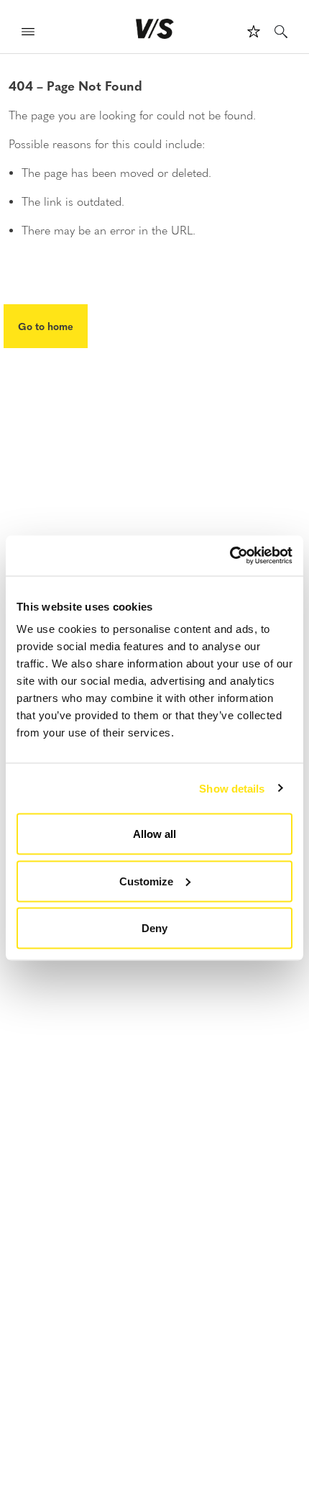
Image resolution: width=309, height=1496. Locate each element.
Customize (146, 881)
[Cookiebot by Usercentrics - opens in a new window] (229, 556)
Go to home (45, 326)
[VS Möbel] (155, 28)
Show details (231, 788)
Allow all (154, 834)
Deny (154, 928)
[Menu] (28, 33)
